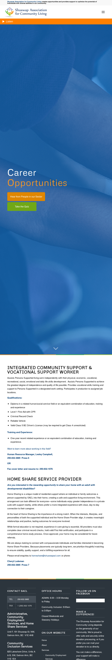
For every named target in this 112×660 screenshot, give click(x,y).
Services (45, 650)
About (44, 645)
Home (44, 640)
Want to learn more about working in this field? (29, 448)
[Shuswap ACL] (26, 12)
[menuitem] (103, 12)
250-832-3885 (23, 599)
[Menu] (103, 12)
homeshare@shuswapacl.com (46, 555)
